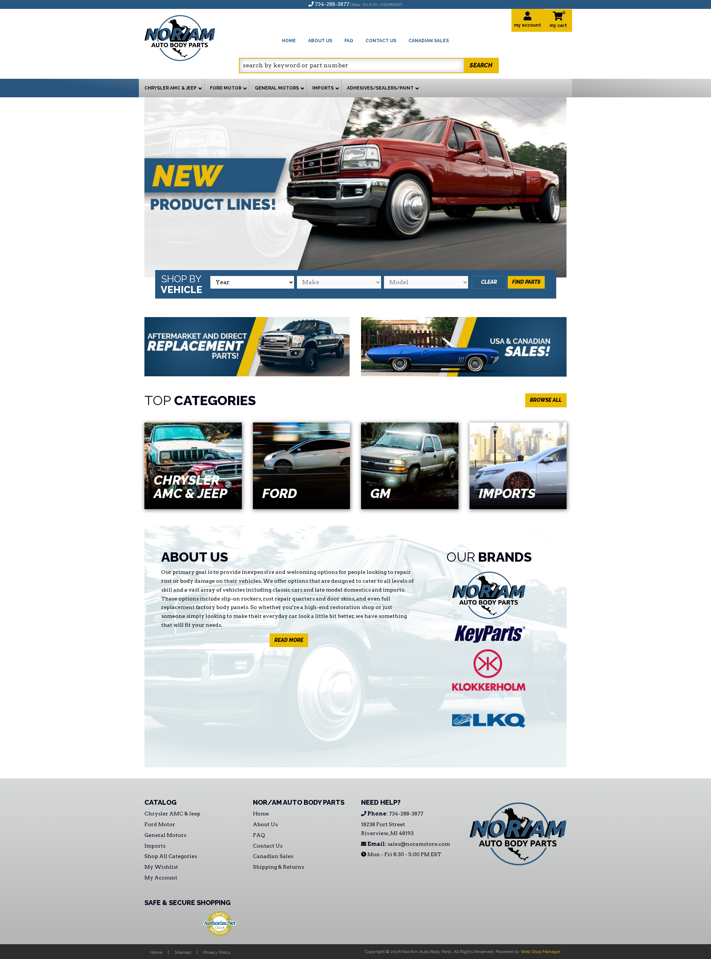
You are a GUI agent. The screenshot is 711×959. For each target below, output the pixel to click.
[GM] (409, 466)
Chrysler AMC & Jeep (190, 486)
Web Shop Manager (540, 951)
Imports (507, 493)
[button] (369, 65)
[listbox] (252, 282)
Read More (288, 640)
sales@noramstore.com (408, 844)
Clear (489, 282)
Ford (279, 493)
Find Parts (526, 282)
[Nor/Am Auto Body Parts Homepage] (191, 37)
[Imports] (518, 466)
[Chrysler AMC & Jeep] (193, 466)
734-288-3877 (394, 814)
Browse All (546, 400)
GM (380, 493)
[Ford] (301, 466)
